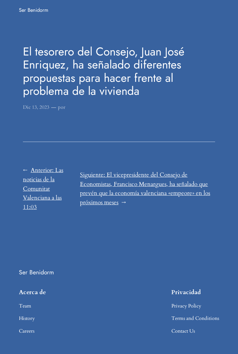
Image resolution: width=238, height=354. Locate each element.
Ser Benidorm (33, 10)
